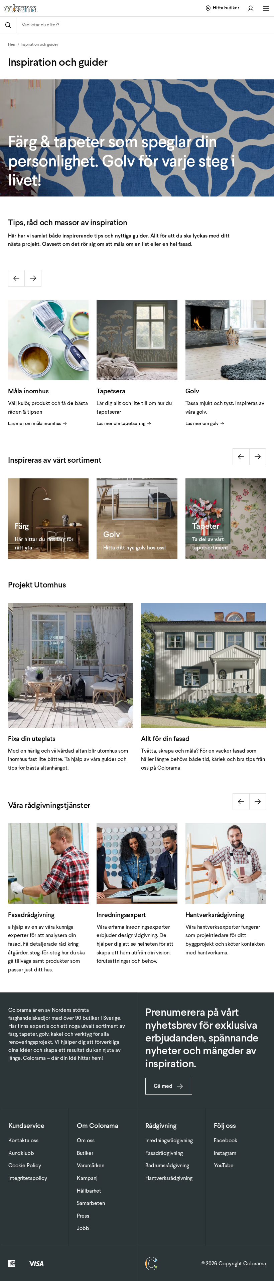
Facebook (225, 1140)
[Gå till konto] (250, 8)
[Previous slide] (16, 278)
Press (83, 1215)
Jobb (83, 1228)
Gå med (163, 1086)
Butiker (85, 1153)
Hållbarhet (89, 1190)
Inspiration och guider (39, 44)
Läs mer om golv (202, 423)
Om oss (86, 1140)
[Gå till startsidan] (50, 8)
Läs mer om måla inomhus (34, 423)
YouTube (224, 1165)
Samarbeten (91, 1203)
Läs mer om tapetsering (121, 423)
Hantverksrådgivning (168, 1178)
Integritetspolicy (27, 1178)
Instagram (225, 1153)
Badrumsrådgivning (167, 1165)
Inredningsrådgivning (169, 1140)
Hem (12, 44)
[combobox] (145, 25)
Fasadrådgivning (164, 1153)
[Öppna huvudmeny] (266, 8)
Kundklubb (21, 1153)
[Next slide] (33, 278)
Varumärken (90, 1165)
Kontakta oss (23, 1140)
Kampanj (87, 1178)
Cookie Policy (24, 1165)
